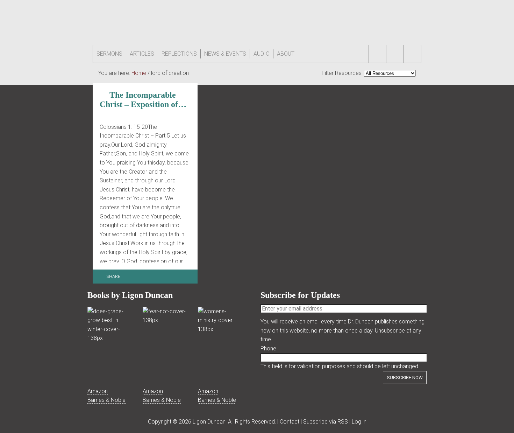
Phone (268, 348)
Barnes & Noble (106, 400)
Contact (289, 421)
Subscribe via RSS (325, 421)
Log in (359, 421)
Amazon (97, 391)
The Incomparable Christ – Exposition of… (143, 99)
